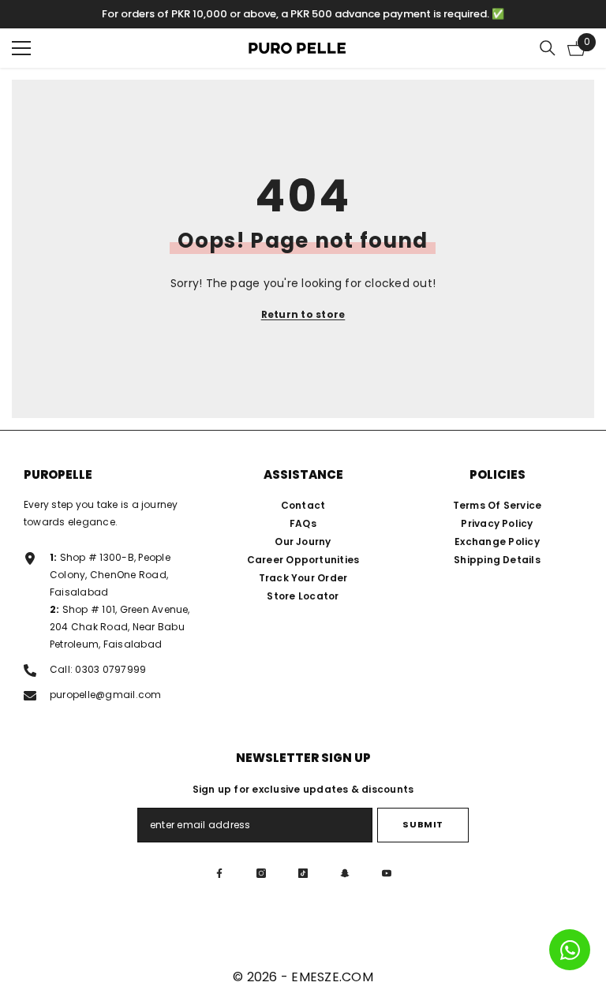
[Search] (547, 48)
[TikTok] (303, 873)
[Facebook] (219, 873)
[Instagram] (261, 873)
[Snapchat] (345, 873)
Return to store (303, 314)
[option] (303, 14)
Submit (422, 824)
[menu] (21, 48)
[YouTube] (387, 873)
